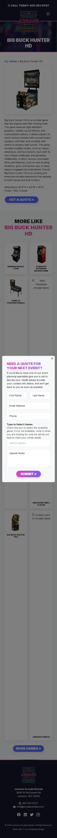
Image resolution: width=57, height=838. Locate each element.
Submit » (29, 474)
